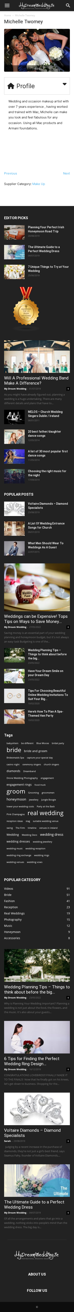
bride (14, 750)
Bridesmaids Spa (15, 757)
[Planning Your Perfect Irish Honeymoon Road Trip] (14, 232)
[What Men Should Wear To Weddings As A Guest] (14, 548)
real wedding (46, 813)
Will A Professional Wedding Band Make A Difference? (36, 381)
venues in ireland (48, 827)
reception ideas (15, 821)
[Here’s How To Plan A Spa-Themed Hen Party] (14, 716)
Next (66, 173)
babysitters (12, 743)
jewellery (33, 799)
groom (16, 791)
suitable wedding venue (45, 821)
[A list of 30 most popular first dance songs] (14, 456)
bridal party (58, 743)
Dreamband (29, 771)
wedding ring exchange (19, 855)
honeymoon (16, 799)
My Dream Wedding (15, 388)
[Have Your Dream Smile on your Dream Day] (14, 676)
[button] (68, 5)
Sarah (7, 1140)
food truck (40, 784)
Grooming (33, 792)
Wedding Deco (29, 834)
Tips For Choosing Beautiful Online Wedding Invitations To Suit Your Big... (48, 695)
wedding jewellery (42, 841)
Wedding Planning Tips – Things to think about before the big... (47, 654)
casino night (13, 764)
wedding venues (15, 862)
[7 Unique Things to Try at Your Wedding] (14, 272)
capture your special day (40, 757)
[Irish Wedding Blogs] (26, 330)
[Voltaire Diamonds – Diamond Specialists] (14, 509)
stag (28, 821)
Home (7, 15)
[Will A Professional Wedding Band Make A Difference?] (37, 356)
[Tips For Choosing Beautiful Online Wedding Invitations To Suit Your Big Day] (14, 696)
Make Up (38, 184)
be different (27, 743)
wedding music (15, 848)
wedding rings (41, 855)
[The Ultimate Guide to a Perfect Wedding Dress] (14, 252)
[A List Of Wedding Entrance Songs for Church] (14, 528)
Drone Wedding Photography (22, 778)
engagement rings (19, 784)
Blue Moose (42, 743)
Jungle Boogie (48, 799)
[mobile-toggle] (7, 5)
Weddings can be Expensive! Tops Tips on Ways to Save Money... (36, 619)
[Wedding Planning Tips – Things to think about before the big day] (14, 655)
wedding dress (51, 834)
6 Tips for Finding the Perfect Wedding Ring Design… (31, 1061)
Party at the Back (46, 806)
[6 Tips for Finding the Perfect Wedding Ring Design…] (37, 1037)
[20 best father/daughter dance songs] (14, 437)
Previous (10, 173)
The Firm (20, 827)
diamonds (13, 771)
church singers (51, 764)
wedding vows (34, 862)
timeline (32, 827)
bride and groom (35, 751)
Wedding (13, 835)
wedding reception (35, 848)
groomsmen (48, 792)
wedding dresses (18, 841)
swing (10, 827)
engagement (47, 778)
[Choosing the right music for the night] (14, 476)
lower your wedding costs (20, 806)
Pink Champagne (16, 814)
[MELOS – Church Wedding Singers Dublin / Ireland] (14, 417)
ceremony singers (31, 764)
